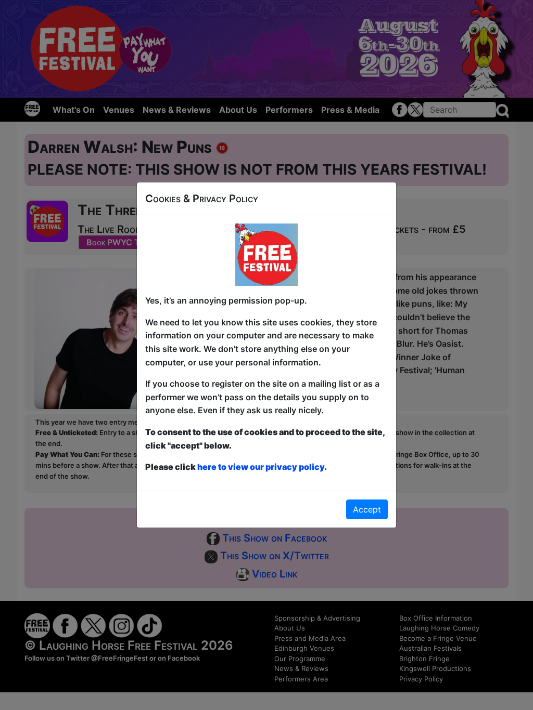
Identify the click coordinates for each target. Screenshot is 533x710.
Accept (367, 509)
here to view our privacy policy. (262, 467)
